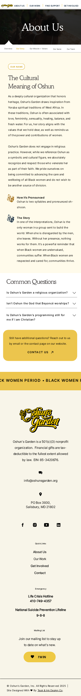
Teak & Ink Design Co (50, 690)
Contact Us (37, 352)
